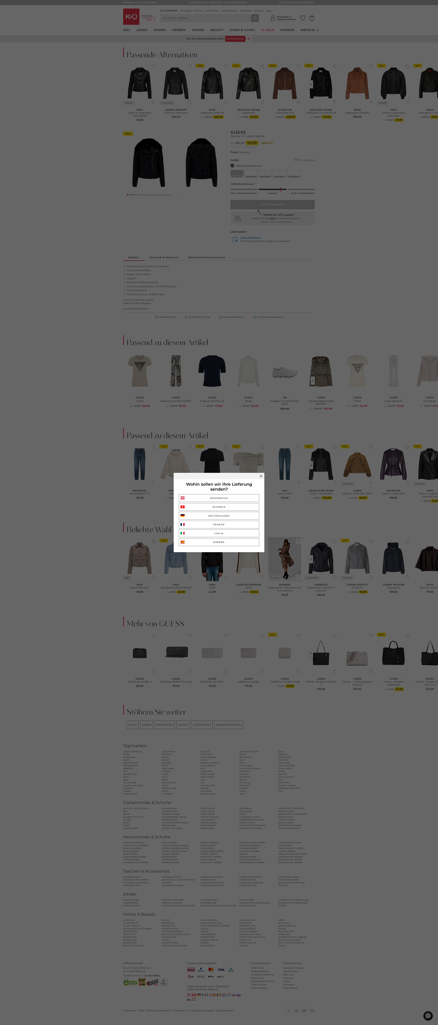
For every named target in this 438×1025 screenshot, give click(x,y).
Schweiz (219, 506)
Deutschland (219, 515)
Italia (219, 533)
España (219, 542)
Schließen (261, 476)
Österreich (219, 498)
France (219, 524)
